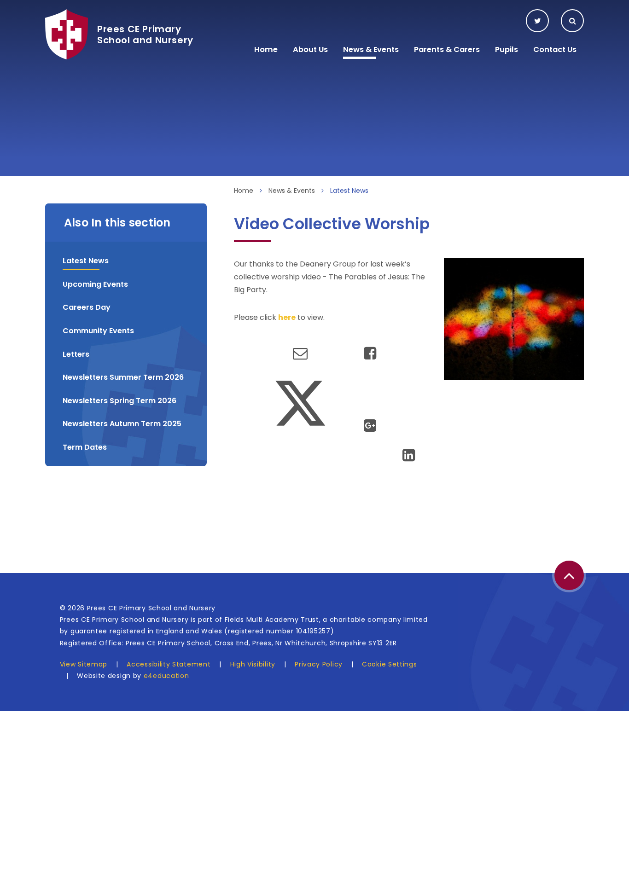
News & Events (291, 190)
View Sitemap (83, 664)
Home (243, 190)
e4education (166, 675)
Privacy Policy (319, 664)
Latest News (349, 190)
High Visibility (253, 664)
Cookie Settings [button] (389, 664)
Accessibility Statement (168, 664)
